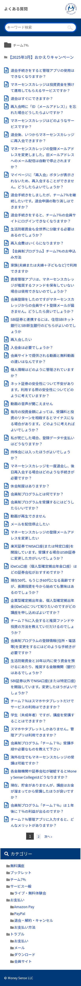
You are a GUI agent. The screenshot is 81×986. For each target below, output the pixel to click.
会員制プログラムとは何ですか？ (37, 493)
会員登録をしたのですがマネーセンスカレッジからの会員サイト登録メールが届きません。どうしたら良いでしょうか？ (42, 305)
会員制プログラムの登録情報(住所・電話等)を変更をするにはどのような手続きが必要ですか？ (43, 646)
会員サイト (23, 961)
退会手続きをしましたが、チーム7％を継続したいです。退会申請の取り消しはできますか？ (43, 200)
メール (19, 947)
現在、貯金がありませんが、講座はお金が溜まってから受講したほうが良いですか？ (42, 791)
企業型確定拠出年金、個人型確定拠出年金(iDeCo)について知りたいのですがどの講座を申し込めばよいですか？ (43, 606)
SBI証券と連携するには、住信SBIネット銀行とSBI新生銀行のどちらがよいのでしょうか (43, 325)
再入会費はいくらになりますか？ (37, 242)
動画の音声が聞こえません (32, 403)
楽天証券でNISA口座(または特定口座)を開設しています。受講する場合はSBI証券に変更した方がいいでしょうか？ (43, 552)
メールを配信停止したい (30, 523)
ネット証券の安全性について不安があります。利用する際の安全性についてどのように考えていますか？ (42, 389)
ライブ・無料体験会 (30, 892)
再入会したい (21, 339)
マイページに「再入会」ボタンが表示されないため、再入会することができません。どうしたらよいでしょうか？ (42, 180)
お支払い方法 (24, 927)
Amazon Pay (24, 906)
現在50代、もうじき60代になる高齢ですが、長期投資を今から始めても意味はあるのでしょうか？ (43, 586)
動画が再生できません (28, 515)
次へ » (48, 836)
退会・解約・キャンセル (33, 920)
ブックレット (20, 872)
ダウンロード (24, 954)
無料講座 (17, 865)
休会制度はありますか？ (30, 485)
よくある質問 (16, 9)
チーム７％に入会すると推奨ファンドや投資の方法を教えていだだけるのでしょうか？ (42, 626)
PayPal (19, 913)
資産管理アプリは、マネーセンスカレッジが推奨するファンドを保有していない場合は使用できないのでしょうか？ (42, 285)
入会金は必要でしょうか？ (32, 347)
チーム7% (18, 879)
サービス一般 (20, 886)
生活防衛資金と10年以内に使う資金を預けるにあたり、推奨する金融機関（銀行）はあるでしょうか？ (43, 666)
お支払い (17, 899)
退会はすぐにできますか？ (32, 98)
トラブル (17, 933)
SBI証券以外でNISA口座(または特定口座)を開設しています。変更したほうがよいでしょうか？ (44, 686)
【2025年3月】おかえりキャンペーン (41, 57)
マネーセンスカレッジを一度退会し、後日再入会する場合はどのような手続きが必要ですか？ (42, 471)
